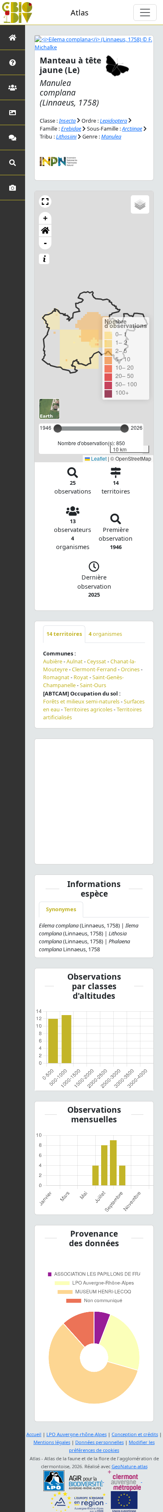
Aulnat (74, 661)
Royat (81, 677)
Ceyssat (96, 661)
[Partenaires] (12, 87)
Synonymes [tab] (61, 909)
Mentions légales (51, 1442)
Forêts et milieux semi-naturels (81, 701)
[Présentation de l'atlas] (12, 62)
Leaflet (98, 458)
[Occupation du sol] (12, 112)
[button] (45, 201)
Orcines (130, 669)
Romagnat (56, 677)
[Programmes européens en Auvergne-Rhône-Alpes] (79, 1501)
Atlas (80, 13)
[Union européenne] (124, 1501)
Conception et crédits (135, 1434)
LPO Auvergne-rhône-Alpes (76, 1434)
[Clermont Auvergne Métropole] (125, 1480)
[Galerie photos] (12, 187)
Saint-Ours (93, 685)
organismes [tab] (105, 634)
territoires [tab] (64, 634)
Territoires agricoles (88, 709)
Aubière (52, 661)
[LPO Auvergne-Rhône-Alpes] (73, 1480)
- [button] (45, 243)
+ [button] (45, 218)
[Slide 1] (94, 852)
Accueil (33, 1434)
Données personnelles (99, 1442)
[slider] (124, 428)
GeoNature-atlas (130, 1466)
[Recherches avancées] (12, 162)
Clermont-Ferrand (94, 669)
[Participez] (12, 137)
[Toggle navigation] (145, 12)
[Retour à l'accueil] (12, 37)
